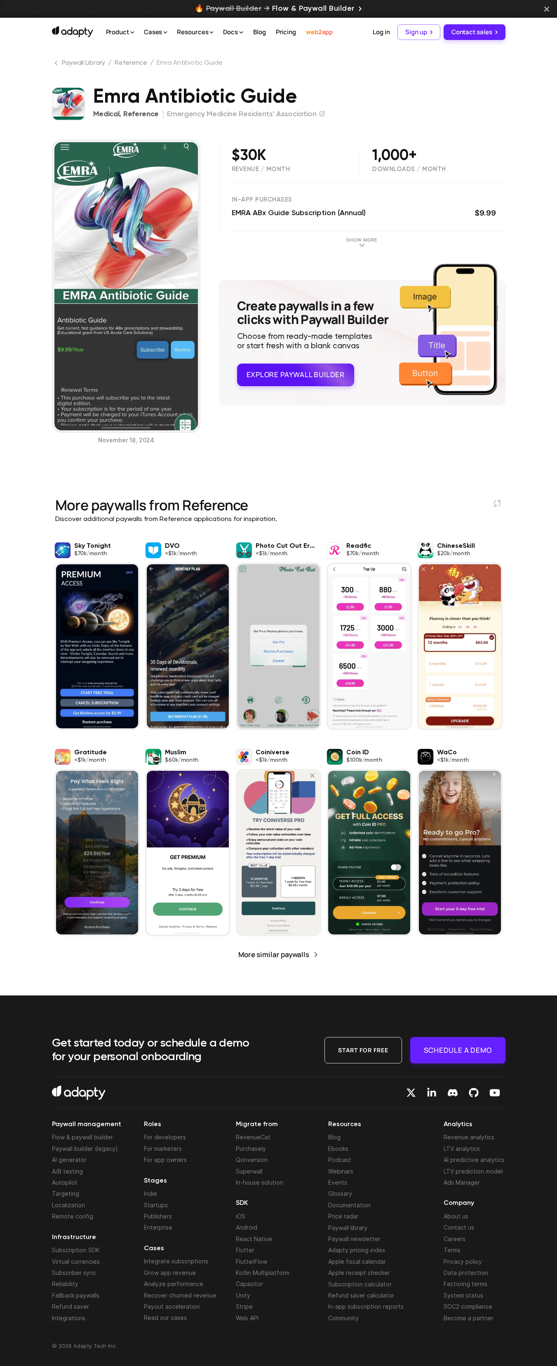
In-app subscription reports (366, 1306)
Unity (243, 1295)
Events (337, 1182)
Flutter (245, 1249)
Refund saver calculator (361, 1295)
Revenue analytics (469, 1137)
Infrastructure (74, 1237)
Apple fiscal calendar (357, 1261)
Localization (68, 1205)
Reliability (65, 1283)
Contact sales (471, 32)
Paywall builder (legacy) (85, 1148)
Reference (131, 63)
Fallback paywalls (75, 1295)
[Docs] (241, 32)
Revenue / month (261, 169)
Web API (247, 1317)
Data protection (466, 1272)
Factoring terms (465, 1283)
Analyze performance (173, 1283)
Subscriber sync (74, 1272)
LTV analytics (462, 1148)
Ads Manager (462, 1182)
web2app (319, 32)
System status (463, 1295)
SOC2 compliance (468, 1306)
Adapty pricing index (356, 1249)
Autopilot (65, 1182)
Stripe (244, 1306)
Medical (106, 114)
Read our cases (165, 1317)
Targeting (65, 1193)
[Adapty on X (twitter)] (411, 1092)
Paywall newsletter (354, 1238)
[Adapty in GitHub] (473, 1092)
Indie (150, 1193)
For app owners (165, 1159)
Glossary (340, 1193)
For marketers (163, 1148)
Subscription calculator (360, 1284)
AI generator (69, 1159)
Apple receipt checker (359, 1272)
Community (343, 1317)
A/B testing (67, 1171)
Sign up (416, 32)
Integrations (68, 1317)
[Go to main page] (72, 32)
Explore (296, 374)
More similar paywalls (273, 954)
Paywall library (347, 1227)
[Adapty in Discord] (452, 1092)
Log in (381, 32)
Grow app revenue (170, 1272)
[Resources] (211, 32)
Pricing (286, 32)
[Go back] (57, 64)
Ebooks (338, 1148)
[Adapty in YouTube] (494, 1092)
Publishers (158, 1216)
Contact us (459, 1227)
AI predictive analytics (474, 1159)
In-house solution (259, 1182)
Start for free (363, 1050)
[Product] (132, 32)
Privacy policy (463, 1261)
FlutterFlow (251, 1261)
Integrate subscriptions (176, 1261)
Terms (452, 1249)
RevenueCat (253, 1137)
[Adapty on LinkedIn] (431, 1092)
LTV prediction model (473, 1171)
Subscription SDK (76, 1249)
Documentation (349, 1205)
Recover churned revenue (180, 1295)
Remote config (72, 1216)
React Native (254, 1238)
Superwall (249, 1171)
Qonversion (252, 1159)
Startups (156, 1205)
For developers (165, 1137)
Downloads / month (409, 169)
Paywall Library (83, 63)
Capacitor (249, 1283)
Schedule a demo (458, 1050)
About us (456, 1216)
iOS (240, 1216)
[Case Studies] (165, 32)
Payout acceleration (172, 1306)
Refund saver (70, 1306)
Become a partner (469, 1317)
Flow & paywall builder (82, 1137)
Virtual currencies (76, 1261)
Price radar (343, 1216)
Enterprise (158, 1227)
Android (246, 1227)
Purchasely (251, 1148)
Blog (259, 32)
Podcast (339, 1159)
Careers (454, 1238)
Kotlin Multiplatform (262, 1272)
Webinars (340, 1171)
